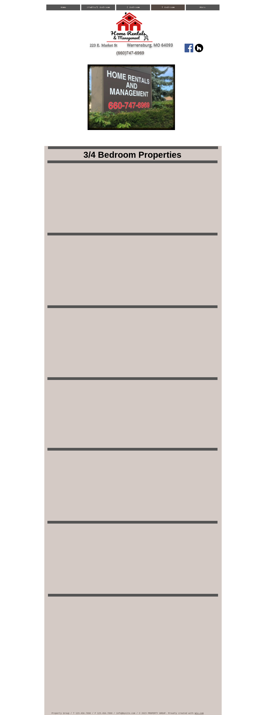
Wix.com (199, 713)
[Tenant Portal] (199, 48)
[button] (131, 97)
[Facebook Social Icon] (189, 48)
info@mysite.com (125, 713)
